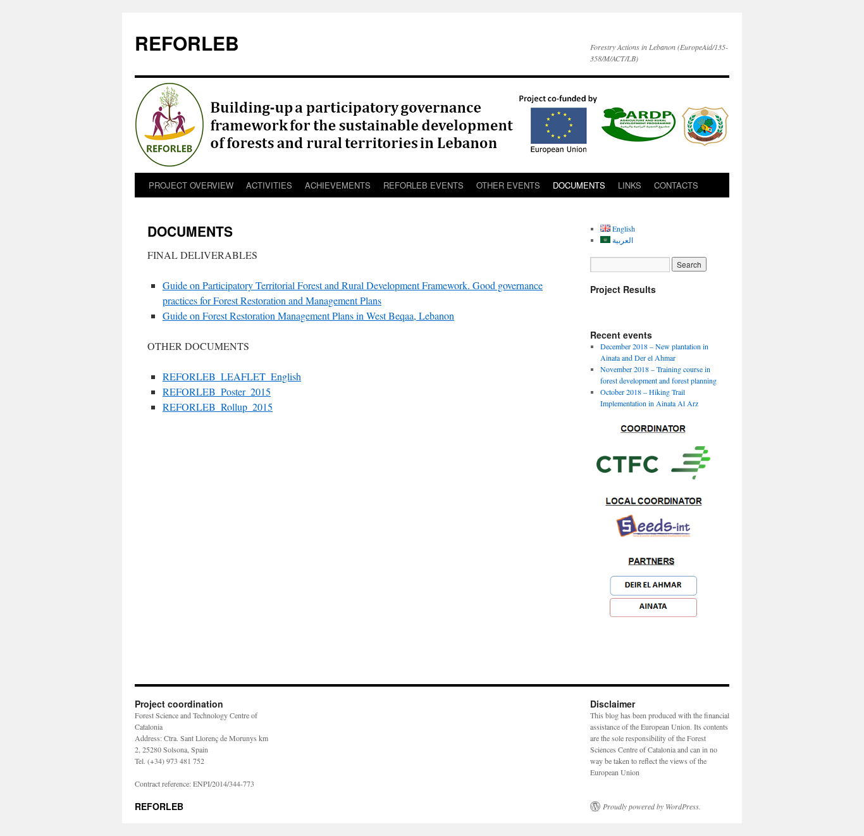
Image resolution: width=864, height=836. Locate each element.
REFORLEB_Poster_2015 (217, 391)
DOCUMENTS (579, 185)
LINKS (629, 185)
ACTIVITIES (269, 185)
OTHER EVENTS (508, 185)
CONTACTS (676, 185)
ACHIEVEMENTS (338, 185)
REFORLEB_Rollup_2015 (218, 406)
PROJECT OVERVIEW (191, 185)
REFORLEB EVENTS (423, 185)
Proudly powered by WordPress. (652, 806)
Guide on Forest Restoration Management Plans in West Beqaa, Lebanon (308, 315)
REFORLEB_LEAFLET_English (232, 376)
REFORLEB (187, 42)
